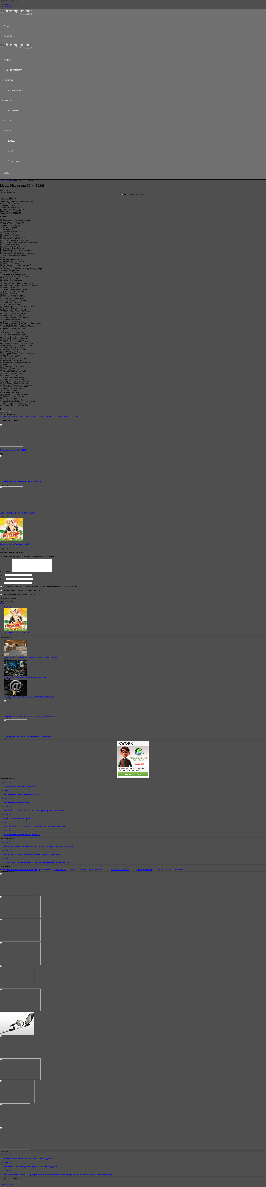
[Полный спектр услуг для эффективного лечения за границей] (20, 941)
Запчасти (8, 80)
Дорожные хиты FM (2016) (13, 450)
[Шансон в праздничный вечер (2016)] (11, 509)
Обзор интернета (14, 161)
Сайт (2, 583)
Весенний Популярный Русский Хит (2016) (21, 481)
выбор (51, 870)
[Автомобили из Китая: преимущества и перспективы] (20, 1079)
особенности (120, 869)
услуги (181, 870)
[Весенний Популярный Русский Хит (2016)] (11, 477)
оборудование (97, 870)
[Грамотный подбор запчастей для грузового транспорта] (15, 675)
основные (106, 870)
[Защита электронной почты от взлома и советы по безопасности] (15, 695)
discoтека (3, 411)
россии (167, 870)
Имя (2, 575)
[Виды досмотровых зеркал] (17, 1034)
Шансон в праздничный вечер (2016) (18, 513)
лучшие (79, 870)
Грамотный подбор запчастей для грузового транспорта (25, 677)
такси (177, 870)
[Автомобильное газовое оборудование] (17, 987)
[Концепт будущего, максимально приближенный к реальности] (15, 1126)
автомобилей (14, 869)
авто (5, 870)
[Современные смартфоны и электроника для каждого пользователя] (15, 715)
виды (37, 869)
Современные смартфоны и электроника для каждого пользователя (30, 717)
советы (172, 870)
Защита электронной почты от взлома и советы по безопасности (29, 697)
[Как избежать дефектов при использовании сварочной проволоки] (20, 964)
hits (1, 870)
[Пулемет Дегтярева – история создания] (20, 917)
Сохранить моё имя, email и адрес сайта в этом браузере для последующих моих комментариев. (39, 587)
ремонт (161, 869)
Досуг (10, 151)
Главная (3, 180)
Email (2, 579)
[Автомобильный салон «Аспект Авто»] (18, 895)
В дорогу (11, 141)
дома (68, 869)
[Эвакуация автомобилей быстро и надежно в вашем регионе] (15, 734)
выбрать (60, 869)
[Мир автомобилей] (16, 14)
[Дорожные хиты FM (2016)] (11, 446)
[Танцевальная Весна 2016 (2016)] (11, 540)
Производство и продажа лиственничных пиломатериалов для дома (30, 657)
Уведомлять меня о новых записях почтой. (18, 594)
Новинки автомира (13, 70)
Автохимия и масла (15, 90)
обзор (88, 870)
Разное (7, 131)
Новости (8, 100)
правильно (132, 869)
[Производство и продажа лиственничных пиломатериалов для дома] (15, 655)
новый (84, 870)
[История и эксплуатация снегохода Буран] (17, 1102)
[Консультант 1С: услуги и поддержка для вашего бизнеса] (15, 1057)
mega (10, 411)
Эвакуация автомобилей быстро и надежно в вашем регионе (28, 736)
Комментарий (6, 571)
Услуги (7, 120)
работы (155, 870)
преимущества (144, 869)
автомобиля (27, 869)
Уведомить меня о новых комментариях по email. (21, 590)
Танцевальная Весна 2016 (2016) (16, 544)
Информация (13, 110)
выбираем (45, 870)
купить (72, 870)
